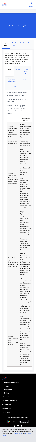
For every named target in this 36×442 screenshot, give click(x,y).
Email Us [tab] (14, 44)
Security (6, 397)
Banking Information (10, 401)
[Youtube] (18, 426)
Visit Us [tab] (22, 43)
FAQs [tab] (18, 69)
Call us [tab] (24, 79)
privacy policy (18, 433)
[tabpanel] (18, 210)
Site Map (6, 412)
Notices (6, 393)
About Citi (7, 404)
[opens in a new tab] (4, 4)
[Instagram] (14, 426)
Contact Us (7, 408)
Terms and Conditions (11, 382)
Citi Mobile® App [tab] (26, 71)
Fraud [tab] (9, 69)
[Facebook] (21, 426)
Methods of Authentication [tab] (11, 80)
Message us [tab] (18, 87)
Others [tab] (30, 43)
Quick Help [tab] (6, 44)
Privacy (6, 386)
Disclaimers (7, 389)
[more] (4, 11)
